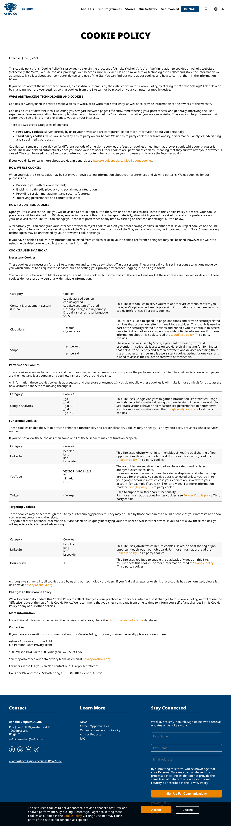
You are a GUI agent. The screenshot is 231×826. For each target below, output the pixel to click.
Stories (130, 9)
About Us (87, 9)
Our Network (148, 9)
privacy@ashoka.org (39, 585)
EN (223, 9)
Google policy (138, 487)
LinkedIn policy (126, 460)
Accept (156, 809)
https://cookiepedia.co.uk (125, 620)
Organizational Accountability (100, 730)
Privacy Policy (198, 783)
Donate (190, 9)
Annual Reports (90, 734)
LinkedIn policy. (126, 553)
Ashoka (10, 8)
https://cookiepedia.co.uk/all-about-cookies (122, 161)
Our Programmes (109, 9)
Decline (187, 809)
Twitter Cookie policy (198, 495)
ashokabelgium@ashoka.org (27, 739)
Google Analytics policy (182, 409)
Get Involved (170, 9)
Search (206, 9)
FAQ (83, 738)
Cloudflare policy (182, 335)
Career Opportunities (94, 726)
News (84, 722)
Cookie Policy (72, 816)
